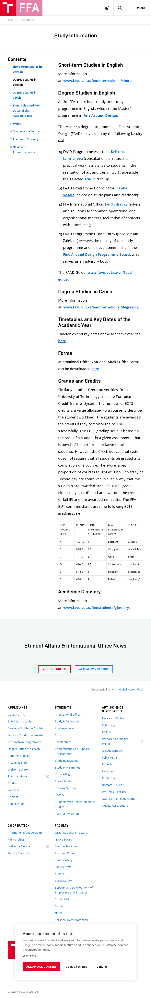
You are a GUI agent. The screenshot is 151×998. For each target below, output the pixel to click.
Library (59, 795)
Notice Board (63, 839)
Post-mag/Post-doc (114, 792)
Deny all (102, 966)
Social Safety (63, 781)
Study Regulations (66, 760)
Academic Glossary (26, 139)
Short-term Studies (20, 721)
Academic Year (65, 728)
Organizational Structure (71, 832)
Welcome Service (19, 846)
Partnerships (16, 839)
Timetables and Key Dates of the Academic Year (26, 110)
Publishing (108, 725)
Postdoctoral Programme (24, 742)
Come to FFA (16, 714)
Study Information (67, 721)
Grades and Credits (26, 131)
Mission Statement (67, 846)
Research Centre (113, 718)
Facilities (13, 790)
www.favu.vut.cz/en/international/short (97, 80)
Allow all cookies (41, 966)
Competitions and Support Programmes (72, 751)
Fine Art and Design (100, 115)
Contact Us (62, 899)
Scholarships (63, 742)
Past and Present (66, 853)
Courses (60, 735)
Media (59, 906)
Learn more (29, 955)
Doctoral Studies (113, 785)
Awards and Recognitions (118, 799)
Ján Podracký (116, 204)
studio (90, 179)
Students (28, 20)
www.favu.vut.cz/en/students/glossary (96, 607)
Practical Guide (18, 776)
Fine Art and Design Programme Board (96, 254)
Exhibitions (109, 771)
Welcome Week (18, 769)
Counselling (62, 774)
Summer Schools (19, 756)
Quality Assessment (115, 805)
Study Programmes (67, 767)
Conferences (110, 778)
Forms (17, 123)
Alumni (59, 874)
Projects (107, 764)
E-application (16, 804)
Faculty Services (18, 853)
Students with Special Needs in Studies (75, 804)
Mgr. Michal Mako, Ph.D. (127, 689)
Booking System (65, 788)
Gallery (106, 732)
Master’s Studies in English (25, 728)
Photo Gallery (64, 860)
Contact (13, 797)
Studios (12, 783)
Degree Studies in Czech (24, 749)
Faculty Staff (63, 867)
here (62, 341)
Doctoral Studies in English (25, 735)
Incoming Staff (17, 762)
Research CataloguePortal (115, 741)
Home (9, 20)
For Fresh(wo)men (67, 813)
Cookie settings (76, 966)
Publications (110, 757)
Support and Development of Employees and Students (74, 890)
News (58, 913)
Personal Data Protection (71, 920)
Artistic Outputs (112, 750)
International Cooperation (25, 832)
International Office (68, 714)
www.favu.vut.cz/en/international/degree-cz (100, 307)
